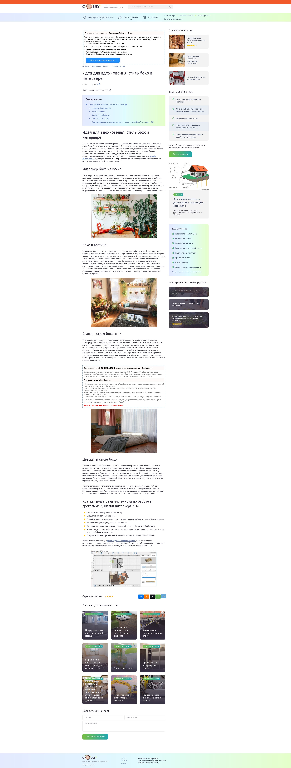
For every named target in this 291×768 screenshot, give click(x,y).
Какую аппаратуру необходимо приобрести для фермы (189, 135)
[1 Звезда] (106, 596)
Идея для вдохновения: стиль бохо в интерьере (108, 104)
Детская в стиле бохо (100, 118)
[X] (152, 597)
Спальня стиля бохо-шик (101, 115)
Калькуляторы (169, 15)
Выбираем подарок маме (187, 118)
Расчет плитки (181, 262)
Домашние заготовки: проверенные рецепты (186, 292)
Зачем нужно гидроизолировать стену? (152, 633)
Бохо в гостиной (98, 111)
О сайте (123, 758)
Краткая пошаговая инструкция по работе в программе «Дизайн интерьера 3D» (123, 122)
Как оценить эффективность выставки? (188, 100)
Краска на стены (182, 257)
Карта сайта (124, 760)
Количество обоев (183, 238)
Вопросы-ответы (186, 15)
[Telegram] (163, 596)
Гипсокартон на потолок (186, 233)
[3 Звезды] (109, 596)
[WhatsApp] (158, 597)
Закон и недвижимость (173, 19)
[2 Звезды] (107, 596)
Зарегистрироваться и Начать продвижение (103, 405)
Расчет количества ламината (188, 267)
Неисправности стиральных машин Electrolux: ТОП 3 (188, 126)
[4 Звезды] (110, 596)
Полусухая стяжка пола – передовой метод (94, 633)
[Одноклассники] (146, 597)
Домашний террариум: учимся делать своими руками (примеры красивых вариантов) (187, 318)
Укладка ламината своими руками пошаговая (185, 304)
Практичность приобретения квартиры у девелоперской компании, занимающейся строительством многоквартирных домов (94, 689)
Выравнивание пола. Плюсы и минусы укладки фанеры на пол (93, 663)
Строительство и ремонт (94, 614)
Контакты (123, 763)
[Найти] (170, 7)
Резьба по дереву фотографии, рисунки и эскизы (196, 40)
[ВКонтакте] (141, 597)
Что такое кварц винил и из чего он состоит (152, 698)
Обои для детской (123, 668)
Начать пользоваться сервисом (102, 60)
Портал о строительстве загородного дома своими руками (113, 6)
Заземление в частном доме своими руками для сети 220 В (188, 202)
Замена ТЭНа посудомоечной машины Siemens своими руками (190, 110)
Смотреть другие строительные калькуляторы (187, 272)
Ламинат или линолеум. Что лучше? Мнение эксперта (122, 631)
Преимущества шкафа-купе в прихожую (150, 665)
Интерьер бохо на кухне (101, 108)
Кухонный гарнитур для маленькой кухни (196, 78)
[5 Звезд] (112, 596)
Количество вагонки (184, 243)
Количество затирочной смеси (188, 248)
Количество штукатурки (185, 253)
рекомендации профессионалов (121, 540)
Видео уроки (203, 15)
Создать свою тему (180, 154)
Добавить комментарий (95, 736)
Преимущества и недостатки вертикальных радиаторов (193, 59)
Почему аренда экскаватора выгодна (121, 698)
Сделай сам (178, 194)
